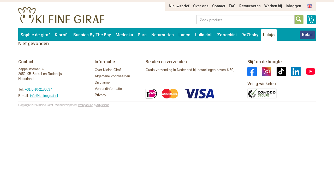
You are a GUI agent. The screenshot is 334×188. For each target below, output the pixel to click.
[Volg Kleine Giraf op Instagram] (264, 71)
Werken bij (273, 6)
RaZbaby (249, 34)
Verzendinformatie (108, 89)
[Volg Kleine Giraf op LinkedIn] (293, 71)
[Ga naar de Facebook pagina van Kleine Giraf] (252, 71)
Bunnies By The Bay (92, 34)
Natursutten (162, 34)
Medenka (124, 34)
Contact (218, 6)
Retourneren (250, 6)
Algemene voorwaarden (112, 76)
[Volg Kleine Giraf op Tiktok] (278, 71)
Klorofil (62, 34)
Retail (307, 34)
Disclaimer (103, 82)
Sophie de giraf (35, 34)
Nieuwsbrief (179, 6)
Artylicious (102, 105)
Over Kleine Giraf (108, 70)
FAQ (232, 6)
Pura (142, 34)
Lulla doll (203, 34)
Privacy (100, 95)
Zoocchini (227, 34)
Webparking (85, 105)
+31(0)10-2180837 (38, 89)
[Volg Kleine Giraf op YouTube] (308, 71)
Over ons (200, 6)
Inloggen (293, 6)
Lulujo (269, 34)
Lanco (184, 34)
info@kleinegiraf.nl (44, 96)
